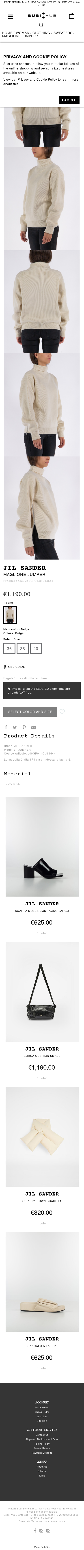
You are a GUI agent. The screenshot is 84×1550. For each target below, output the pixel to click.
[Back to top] (71, 1537)
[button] (69, 100)
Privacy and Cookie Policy (37, 79)
